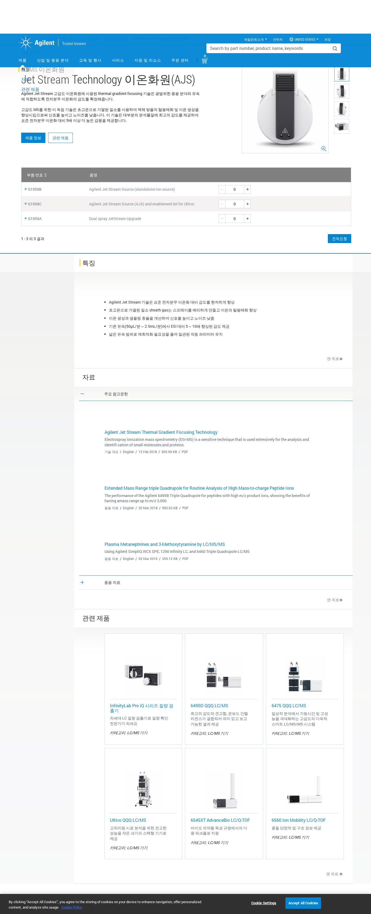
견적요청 (339, 238)
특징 (25, 69)
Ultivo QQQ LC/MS (128, 820)
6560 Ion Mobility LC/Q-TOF (299, 820)
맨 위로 (333, 358)
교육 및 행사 (90, 60)
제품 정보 (33, 137)
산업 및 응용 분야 (53, 60)
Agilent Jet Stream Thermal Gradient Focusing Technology (161, 432)
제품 (22, 60)
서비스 (118, 60)
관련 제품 (60, 137)
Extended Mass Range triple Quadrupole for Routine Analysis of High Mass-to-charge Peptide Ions (199, 488)
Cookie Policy (71, 907)
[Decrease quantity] (222, 189)
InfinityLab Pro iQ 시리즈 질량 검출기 (141, 708)
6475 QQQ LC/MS (289, 705)
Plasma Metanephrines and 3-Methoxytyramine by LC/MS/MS (165, 544)
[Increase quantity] (247, 189)
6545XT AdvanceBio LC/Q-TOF (220, 820)
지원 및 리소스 (147, 60)
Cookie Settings (263, 902)
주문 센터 (180, 60)
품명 (93, 174)
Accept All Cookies (303, 902)
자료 (25, 79)
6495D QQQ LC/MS (209, 705)
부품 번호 (35, 174)
